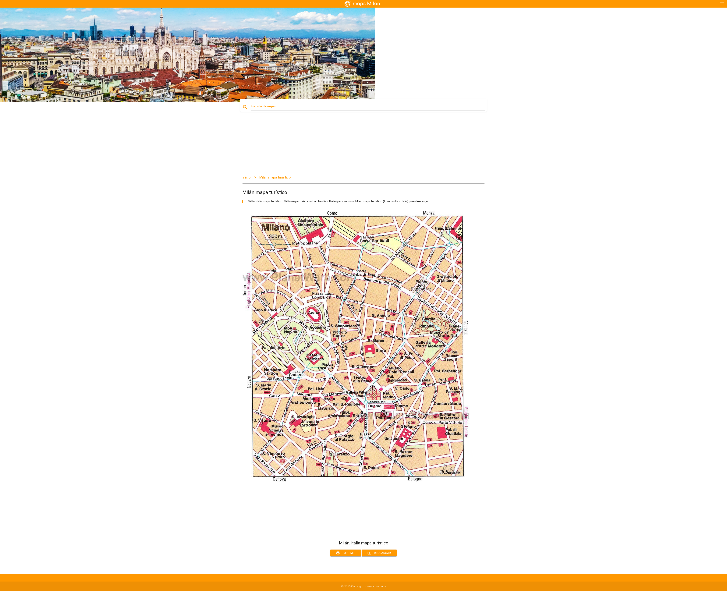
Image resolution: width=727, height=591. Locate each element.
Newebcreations (375, 586)
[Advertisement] (356, 144)
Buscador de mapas (263, 106)
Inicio (246, 177)
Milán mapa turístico (275, 177)
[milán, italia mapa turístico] (356, 480)
